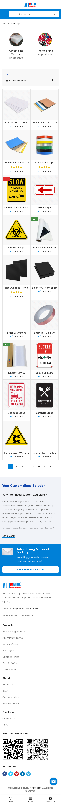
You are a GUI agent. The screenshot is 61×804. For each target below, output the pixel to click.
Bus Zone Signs (16, 412)
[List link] (30, 632)
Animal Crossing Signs (16, 207)
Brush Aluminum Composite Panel (16, 333)
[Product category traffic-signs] (45, 45)
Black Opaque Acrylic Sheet (16, 289)
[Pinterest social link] (16, 773)
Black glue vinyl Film (44, 247)
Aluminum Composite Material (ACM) (44, 123)
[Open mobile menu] (4, 14)
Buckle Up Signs (44, 372)
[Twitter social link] (10, 773)
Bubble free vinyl (16, 372)
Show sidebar (17, 80)
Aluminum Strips (44, 162)
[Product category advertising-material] (16, 46)
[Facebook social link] (4, 773)
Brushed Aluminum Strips (44, 333)
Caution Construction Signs (44, 454)
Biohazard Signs (16, 247)
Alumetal (35, 787)
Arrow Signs (44, 207)
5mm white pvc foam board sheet (16, 123)
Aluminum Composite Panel (16, 163)
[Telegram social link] (28, 773)
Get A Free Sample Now (30, 569)
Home (6, 23)
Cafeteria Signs (44, 412)
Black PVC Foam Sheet (44, 287)
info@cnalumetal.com (25, 608)
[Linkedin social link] (22, 773)
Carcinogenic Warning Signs (16, 454)
